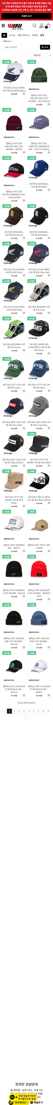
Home (12, 35)
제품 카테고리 (23, 35)
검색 (46, 47)
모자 (42, 35)
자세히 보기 (26, 15)
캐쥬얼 (35, 35)
